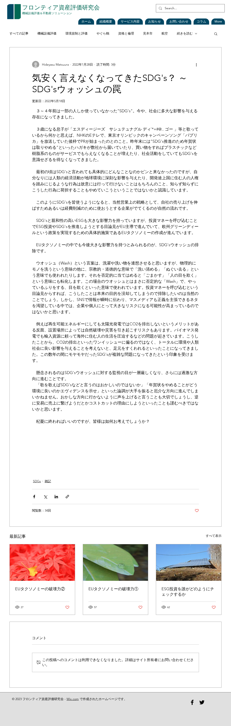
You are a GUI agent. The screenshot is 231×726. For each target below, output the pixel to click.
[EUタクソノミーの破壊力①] (115, 562)
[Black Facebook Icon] (192, 702)
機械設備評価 (46, 33)
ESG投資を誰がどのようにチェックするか (188, 591)
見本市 (147, 33)
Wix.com (73, 699)
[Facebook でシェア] (34, 496)
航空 (165, 33)
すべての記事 (18, 33)
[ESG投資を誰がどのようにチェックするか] (188, 562)
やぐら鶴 (103, 33)
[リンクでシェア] (67, 496)
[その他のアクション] (196, 64)
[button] (154, 21)
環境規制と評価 (76, 33)
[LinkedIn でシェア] (56, 496)
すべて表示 (214, 536)
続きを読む (185, 33)
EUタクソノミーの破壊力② (40, 588)
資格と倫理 (126, 33)
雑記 (48, 481)
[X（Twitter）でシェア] (45, 496)
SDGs (37, 481)
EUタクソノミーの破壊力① (113, 588)
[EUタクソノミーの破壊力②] (42, 562)
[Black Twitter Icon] (202, 702)
